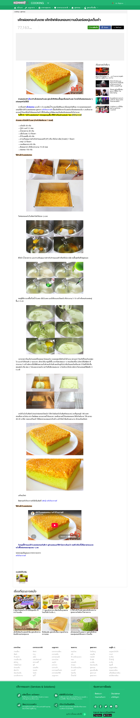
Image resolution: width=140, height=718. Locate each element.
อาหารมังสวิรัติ (56, 673)
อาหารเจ (54, 665)
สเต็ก (34, 657)
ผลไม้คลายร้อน (113, 675)
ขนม (72, 659)
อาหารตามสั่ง (56, 657)
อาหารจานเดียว (56, 651)
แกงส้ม (92, 662)
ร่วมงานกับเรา (100, 697)
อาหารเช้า (55, 667)
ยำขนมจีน (17, 667)
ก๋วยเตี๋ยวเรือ (17, 659)
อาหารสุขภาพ (46, 8)
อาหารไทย (55, 659)
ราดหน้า (92, 657)
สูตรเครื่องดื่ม (91, 8)
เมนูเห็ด (92, 654)
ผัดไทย (16, 662)
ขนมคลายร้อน (113, 670)
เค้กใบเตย (22, 583)
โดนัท (34, 673)
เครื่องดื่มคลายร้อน (114, 673)
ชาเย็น (111, 662)
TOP (135, 714)
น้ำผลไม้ (73, 675)
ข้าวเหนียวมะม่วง (76, 657)
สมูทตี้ (111, 665)
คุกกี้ (34, 675)
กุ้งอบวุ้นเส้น (17, 673)
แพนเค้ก (73, 662)
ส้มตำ (15, 654)
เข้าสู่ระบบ (120, 3)
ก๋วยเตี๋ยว (16, 651)
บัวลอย (73, 665)
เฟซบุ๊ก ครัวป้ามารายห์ (49, 501)
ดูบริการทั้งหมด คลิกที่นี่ (74, 714)
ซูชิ (34, 665)
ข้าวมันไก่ (17, 657)
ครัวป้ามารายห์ (47, 110)
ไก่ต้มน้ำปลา (17, 665)
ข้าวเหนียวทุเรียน (76, 667)
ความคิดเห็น (94, 27)
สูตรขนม (77, 8)
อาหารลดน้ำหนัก (57, 670)
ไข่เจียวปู (93, 651)
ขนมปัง (35, 670)
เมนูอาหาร (31, 8)
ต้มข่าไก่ (16, 670)
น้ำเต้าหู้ (111, 659)
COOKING (37, 3)
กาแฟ (111, 654)
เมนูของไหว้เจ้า (113, 651)
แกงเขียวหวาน (18, 675)
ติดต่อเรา (98, 693)
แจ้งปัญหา (115, 697)
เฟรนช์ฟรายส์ (37, 659)
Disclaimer (115, 693)
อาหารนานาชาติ (62, 8)
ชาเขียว (111, 657)
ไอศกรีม (73, 673)
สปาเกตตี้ (36, 662)
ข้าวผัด (92, 659)
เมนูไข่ (54, 662)
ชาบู (34, 654)
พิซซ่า (34, 651)
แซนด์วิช (35, 667)
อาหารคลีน (55, 654)
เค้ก (29, 99)
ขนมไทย (73, 651)
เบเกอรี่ (73, 670)
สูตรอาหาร (93, 675)
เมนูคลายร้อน (113, 667)
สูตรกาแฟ (93, 673)
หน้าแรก (20, 8)
